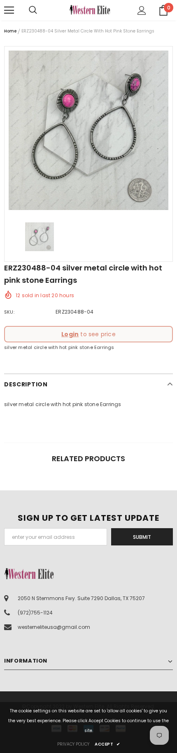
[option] (88, 130)
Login (70, 334)
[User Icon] (141, 10)
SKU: (9, 312)
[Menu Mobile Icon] (9, 10)
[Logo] (89, 9)
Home (10, 31)
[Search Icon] (41, 10)
